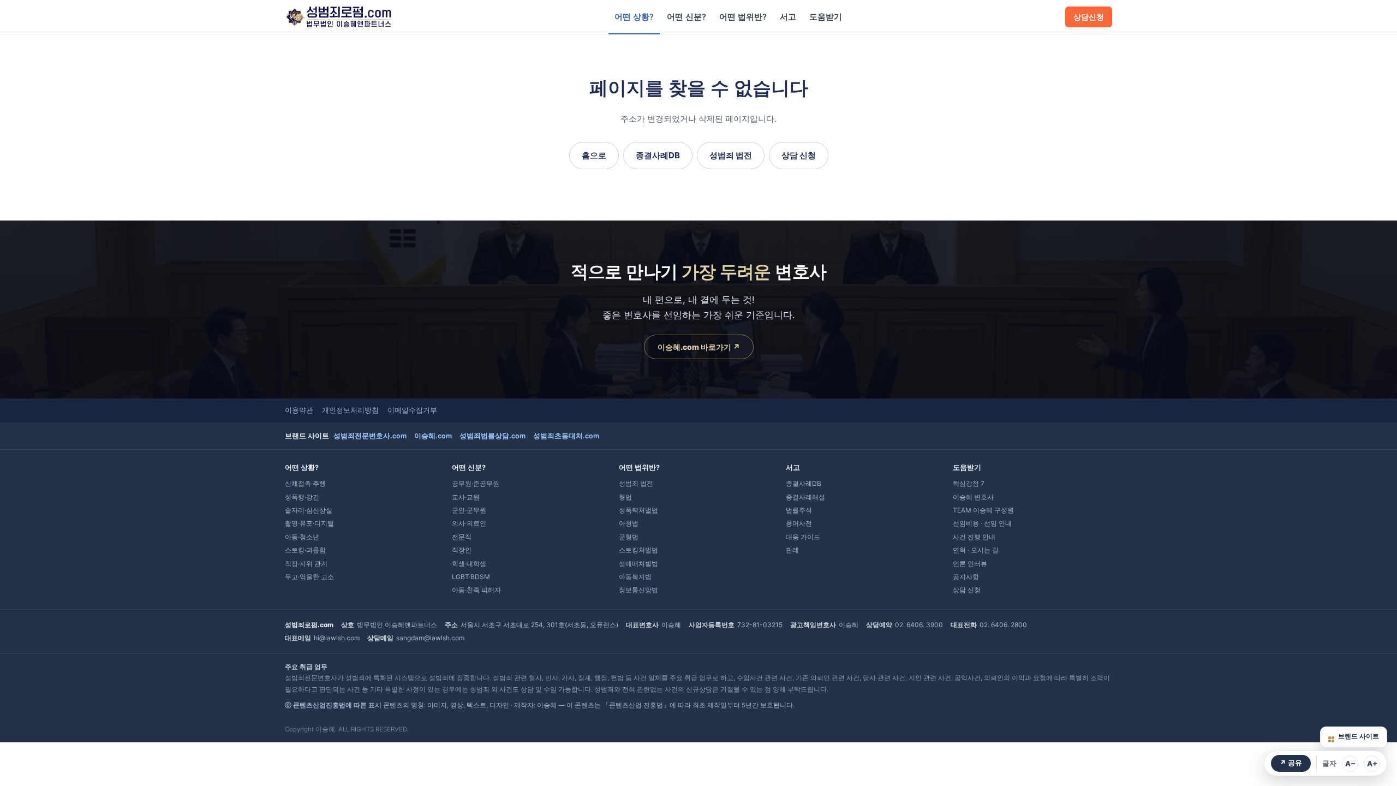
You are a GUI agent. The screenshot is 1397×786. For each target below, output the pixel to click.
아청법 (628, 523)
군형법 (628, 537)
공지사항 (966, 577)
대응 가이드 (803, 537)
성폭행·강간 (302, 497)
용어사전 (799, 523)
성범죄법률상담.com (492, 436)
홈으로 (594, 155)
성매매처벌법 (638, 563)
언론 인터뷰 (970, 563)
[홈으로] (338, 17)
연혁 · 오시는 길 (976, 550)
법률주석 (799, 510)
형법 (625, 497)
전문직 (461, 537)
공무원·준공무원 (475, 483)
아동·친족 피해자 (476, 590)
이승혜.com (433, 436)
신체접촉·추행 (305, 483)
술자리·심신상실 (308, 510)
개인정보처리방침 (350, 410)
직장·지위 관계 (306, 563)
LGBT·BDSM (471, 577)
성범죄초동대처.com (566, 436)
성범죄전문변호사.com (370, 436)
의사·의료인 (469, 523)
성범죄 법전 (730, 155)
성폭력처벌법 (638, 510)
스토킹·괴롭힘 (305, 550)
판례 (792, 550)
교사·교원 (466, 497)
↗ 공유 (1291, 763)
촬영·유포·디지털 (309, 523)
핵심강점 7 (968, 483)
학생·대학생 (469, 563)
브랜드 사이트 (1358, 736)
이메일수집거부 (412, 410)
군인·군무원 (469, 510)
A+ (1372, 763)
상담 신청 (798, 155)
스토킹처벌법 (638, 550)
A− (1350, 763)
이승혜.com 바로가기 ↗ (699, 347)
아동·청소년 (302, 537)
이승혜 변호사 (973, 497)
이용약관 (299, 410)
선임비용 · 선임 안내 (982, 523)
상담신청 (1088, 17)
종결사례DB (658, 155)
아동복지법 (635, 577)
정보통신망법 (638, 590)
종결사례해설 (805, 497)
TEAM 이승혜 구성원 (983, 510)
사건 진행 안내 (974, 537)
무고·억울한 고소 (309, 577)
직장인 (461, 550)
